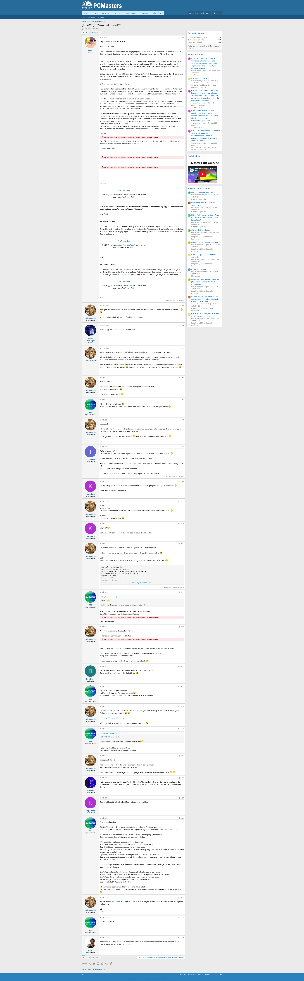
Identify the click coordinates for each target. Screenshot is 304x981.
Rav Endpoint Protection (201, 78)
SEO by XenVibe (132, 979)
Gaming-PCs (131, 13)
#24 (182, 918)
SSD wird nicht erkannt (200, 230)
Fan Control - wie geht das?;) (203, 192)
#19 (182, 756)
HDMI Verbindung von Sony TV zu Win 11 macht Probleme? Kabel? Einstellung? (205, 217)
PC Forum (144, 13)
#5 (183, 378)
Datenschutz (192, 974)
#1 (183, 38)
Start (216, 974)
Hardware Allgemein (198, 199)
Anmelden (142, 137)
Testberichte (118, 13)
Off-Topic (194, 75)
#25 (182, 938)
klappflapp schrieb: (108, 597)
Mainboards (195, 276)
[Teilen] (179, 37)
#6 (183, 400)
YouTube (130, 194)
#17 (182, 706)
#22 (182, 818)
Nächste (95, 33)
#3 (183, 325)
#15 (182, 666)
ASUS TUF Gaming (198, 269)
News (86, 13)
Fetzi (85, 29)
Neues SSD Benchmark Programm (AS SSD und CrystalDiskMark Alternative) (205, 281)
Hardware (105, 13)
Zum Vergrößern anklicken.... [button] (142, 583)
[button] (149, 13)
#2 (183, 305)
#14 (182, 627)
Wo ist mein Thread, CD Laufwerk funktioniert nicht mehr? (205, 314)
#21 (182, 798)
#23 (182, 897)
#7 (183, 420)
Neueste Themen (196, 54)
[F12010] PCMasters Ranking (112, 718)
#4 (183, 348)
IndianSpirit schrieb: (108, 733)
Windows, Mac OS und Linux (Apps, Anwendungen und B (203, 86)
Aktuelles (157, 13)
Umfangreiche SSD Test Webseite (204, 242)
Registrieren (102, 17)
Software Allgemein (198, 107)
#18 (182, 729)
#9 (183, 481)
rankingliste (114, 901)
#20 (182, 778)
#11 (182, 524)
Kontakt (183, 974)
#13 (182, 592)
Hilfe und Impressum (205, 974)
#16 (182, 686)
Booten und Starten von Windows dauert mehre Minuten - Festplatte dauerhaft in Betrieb (205, 299)
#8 (183, 447)
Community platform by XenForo (157, 979)
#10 (182, 501)
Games (94, 13)
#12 (182, 544)
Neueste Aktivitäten (89, 17)
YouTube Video (124, 190)
